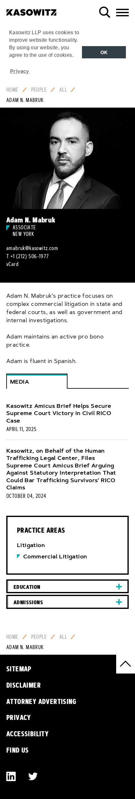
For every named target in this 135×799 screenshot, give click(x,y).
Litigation (31, 545)
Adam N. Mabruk (25, 100)
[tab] (67, 586)
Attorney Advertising (41, 701)
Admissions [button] (28, 602)
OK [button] (104, 52)
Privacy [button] (19, 71)
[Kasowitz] (31, 10)
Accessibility (27, 733)
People (39, 90)
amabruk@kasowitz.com (32, 248)
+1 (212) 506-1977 (29, 256)
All (63, 90)
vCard (12, 264)
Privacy (18, 717)
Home (12, 90)
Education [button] (27, 586)
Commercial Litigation (55, 556)
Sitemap (18, 668)
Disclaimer (23, 685)
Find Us (17, 750)
